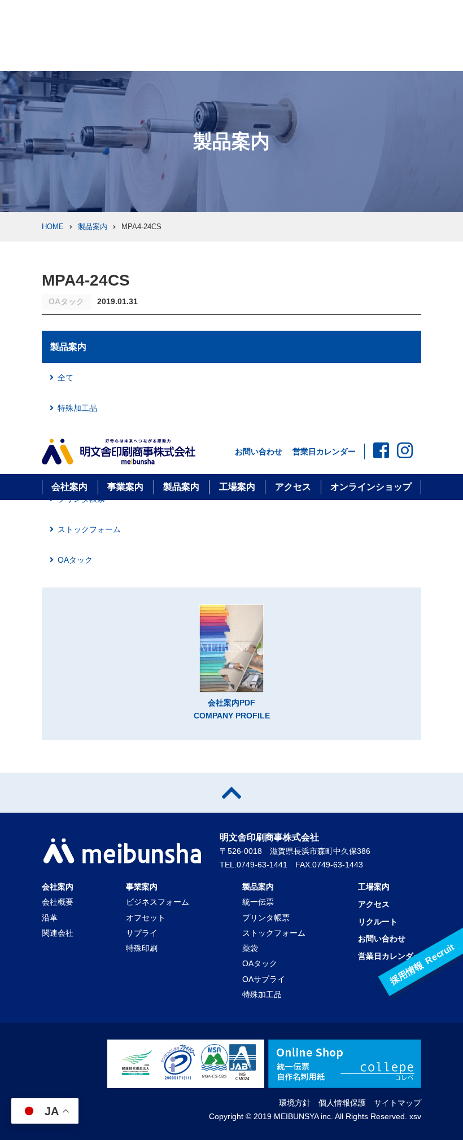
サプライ (142, 932)
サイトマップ (397, 1102)
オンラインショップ (371, 487)
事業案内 (125, 487)
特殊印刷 (142, 948)
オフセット (145, 917)
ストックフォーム (89, 529)
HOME (53, 226)
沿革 (50, 917)
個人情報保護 (342, 1102)
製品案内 (181, 487)
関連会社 (57, 932)
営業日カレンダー (324, 451)
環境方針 (295, 1102)
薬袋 (250, 948)
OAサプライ (263, 979)
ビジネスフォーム (157, 901)
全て (65, 377)
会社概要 (57, 901)
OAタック (75, 559)
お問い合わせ (258, 451)
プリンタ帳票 (266, 917)
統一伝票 (258, 901)
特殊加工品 (77, 408)
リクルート (378, 921)
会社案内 (69, 487)
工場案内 (237, 487)
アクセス (293, 487)
